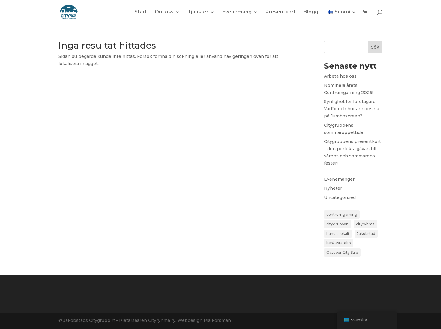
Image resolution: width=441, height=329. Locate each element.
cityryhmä (365, 224)
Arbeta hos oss (340, 76)
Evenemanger (339, 179)
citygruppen (337, 224)
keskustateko (338, 243)
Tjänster (198, 12)
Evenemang (237, 12)
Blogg (311, 12)
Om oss (164, 12)
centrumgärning (341, 214)
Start (140, 12)
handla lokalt (338, 233)
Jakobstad (366, 233)
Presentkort (281, 12)
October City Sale (342, 252)
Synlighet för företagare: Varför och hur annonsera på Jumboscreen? (351, 109)
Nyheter (333, 188)
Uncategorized (340, 197)
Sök (375, 47)
